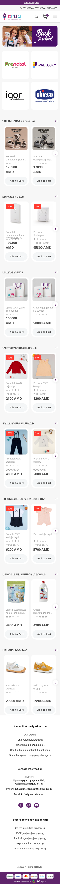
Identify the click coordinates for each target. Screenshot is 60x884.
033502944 (33, 788)
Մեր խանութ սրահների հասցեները (30, 750)
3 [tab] (35, 42)
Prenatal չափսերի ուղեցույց (30, 848)
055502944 (20, 788)
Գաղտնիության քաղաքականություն (30, 755)
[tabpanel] (30, 36)
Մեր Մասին (30, 734)
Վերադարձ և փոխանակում (30, 744)
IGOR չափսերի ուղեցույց (30, 833)
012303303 (46, 788)
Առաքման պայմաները (30, 739)
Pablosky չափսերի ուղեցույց (30, 838)
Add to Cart (17, 180)
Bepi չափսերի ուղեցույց (30, 843)
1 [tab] (25, 42)
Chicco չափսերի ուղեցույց (30, 828)
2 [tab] (30, 42)
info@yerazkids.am (32, 794)
